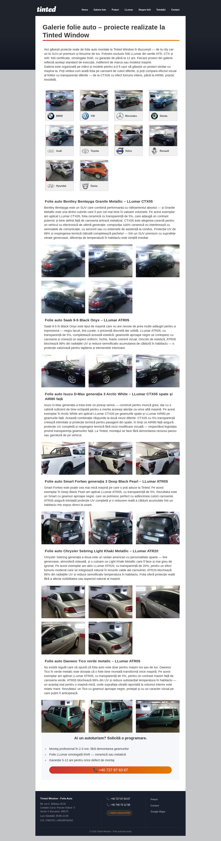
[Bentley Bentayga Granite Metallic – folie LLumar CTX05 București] (63, 260)
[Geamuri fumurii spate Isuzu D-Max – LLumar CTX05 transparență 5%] (110, 458)
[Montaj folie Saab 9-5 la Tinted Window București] (158, 371)
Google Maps (158, 811)
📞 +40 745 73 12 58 (118, 804)
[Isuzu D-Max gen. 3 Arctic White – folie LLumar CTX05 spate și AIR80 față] (63, 458)
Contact (175, 9)
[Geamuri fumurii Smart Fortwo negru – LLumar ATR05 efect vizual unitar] (110, 528)
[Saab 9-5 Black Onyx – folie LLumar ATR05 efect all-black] (63, 371)
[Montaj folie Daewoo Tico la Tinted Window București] (158, 716)
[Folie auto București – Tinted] (46, 11)
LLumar (129, 9)
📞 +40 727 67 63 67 (110, 770)
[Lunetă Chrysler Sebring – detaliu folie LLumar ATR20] (63, 638)
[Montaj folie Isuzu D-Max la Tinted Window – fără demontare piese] (158, 458)
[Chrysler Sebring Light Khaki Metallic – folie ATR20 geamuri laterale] (158, 601)
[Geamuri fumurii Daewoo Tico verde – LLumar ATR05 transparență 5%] (110, 716)
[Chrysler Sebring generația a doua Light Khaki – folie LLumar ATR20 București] (63, 601)
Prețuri (115, 9)
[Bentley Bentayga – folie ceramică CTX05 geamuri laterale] (158, 260)
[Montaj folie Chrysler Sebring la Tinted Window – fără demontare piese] (110, 638)
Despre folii (145, 9)
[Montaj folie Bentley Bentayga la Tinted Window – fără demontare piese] (110, 297)
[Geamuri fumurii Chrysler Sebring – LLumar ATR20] (110, 601)
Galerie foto (100, 9)
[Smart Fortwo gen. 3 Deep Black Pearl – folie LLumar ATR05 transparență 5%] (63, 528)
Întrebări (161, 9)
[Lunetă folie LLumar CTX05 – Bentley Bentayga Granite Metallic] (63, 297)
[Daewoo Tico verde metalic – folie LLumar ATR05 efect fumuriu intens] (63, 716)
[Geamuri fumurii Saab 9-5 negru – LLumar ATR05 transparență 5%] (110, 371)
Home (85, 9)
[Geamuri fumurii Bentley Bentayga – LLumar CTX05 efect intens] (110, 260)
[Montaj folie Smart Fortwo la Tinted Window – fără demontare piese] (158, 528)
